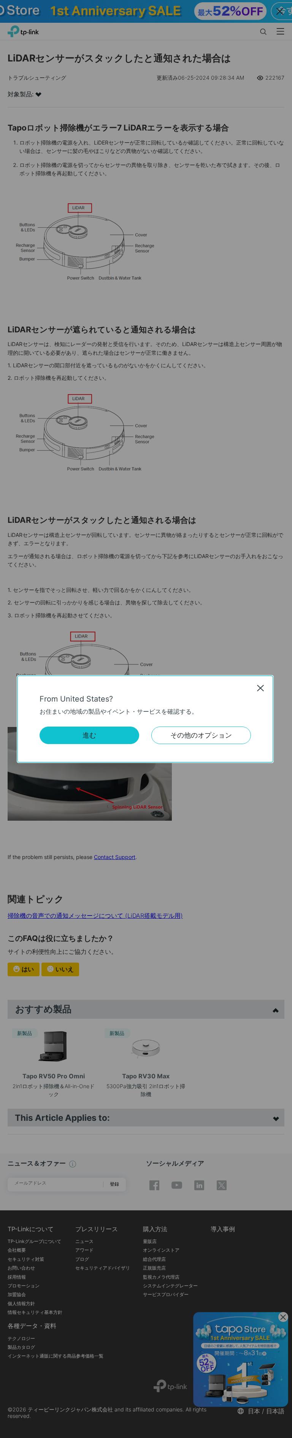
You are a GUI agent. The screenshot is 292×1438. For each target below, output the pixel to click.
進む (89, 735)
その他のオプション (201, 735)
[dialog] (146, 719)
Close (260, 688)
